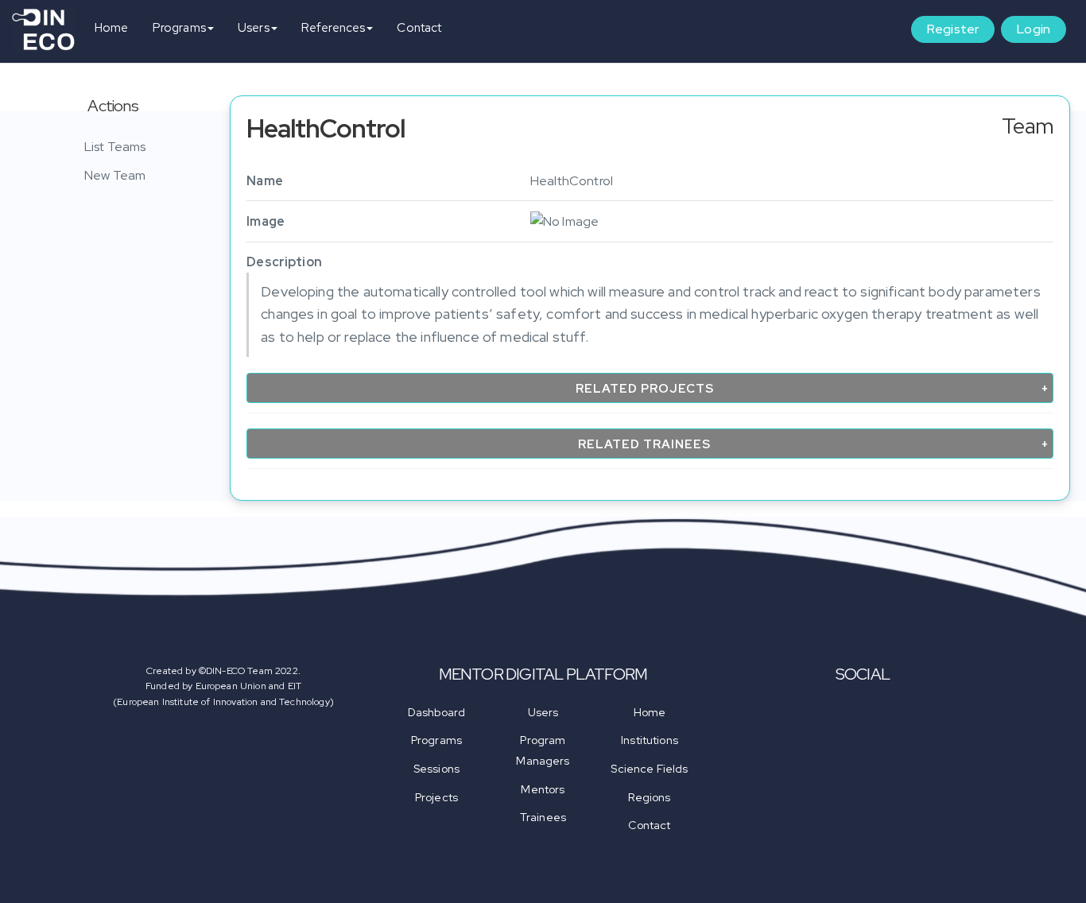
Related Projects (645, 389)
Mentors (542, 789)
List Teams (115, 146)
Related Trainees (644, 444)
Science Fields (649, 769)
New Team (114, 175)
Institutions (649, 740)
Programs (179, 28)
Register (953, 29)
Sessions (436, 769)
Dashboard (436, 712)
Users (254, 28)
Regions (649, 797)
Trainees (543, 817)
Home (112, 28)
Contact (419, 28)
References (333, 28)
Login (1033, 29)
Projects (436, 797)
